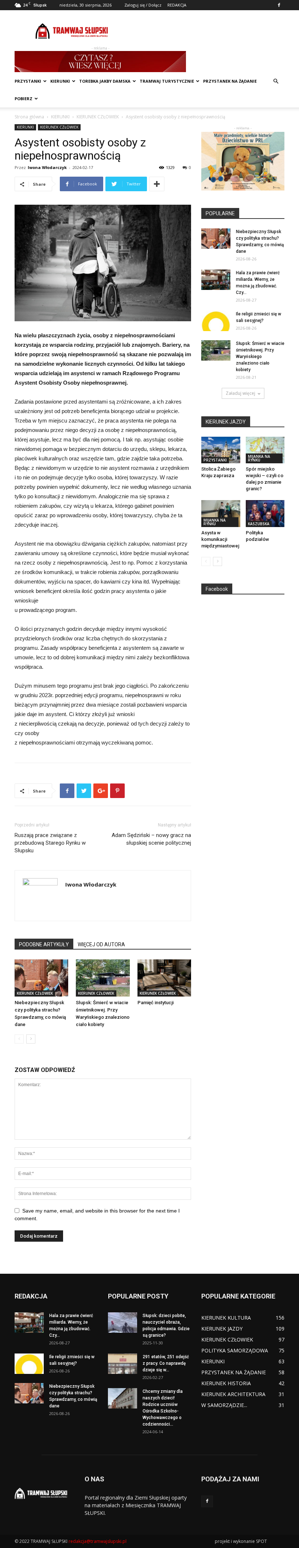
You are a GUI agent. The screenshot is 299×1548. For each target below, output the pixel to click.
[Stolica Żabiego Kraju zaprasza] (220, 450)
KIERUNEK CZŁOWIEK (98, 117)
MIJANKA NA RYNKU (259, 458)
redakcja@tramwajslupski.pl (98, 1541)
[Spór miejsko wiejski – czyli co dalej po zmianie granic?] (265, 450)
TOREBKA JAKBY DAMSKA (105, 81)
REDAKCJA (176, 5)
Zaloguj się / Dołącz (143, 5)
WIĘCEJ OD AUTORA (101, 944)
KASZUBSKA (258, 523)
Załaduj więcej (240, 393)
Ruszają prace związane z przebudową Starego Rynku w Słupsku (50, 843)
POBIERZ (23, 98)
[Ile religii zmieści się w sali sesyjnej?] (215, 321)
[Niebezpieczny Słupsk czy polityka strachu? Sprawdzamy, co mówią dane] (41, 977)
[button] (275, 81)
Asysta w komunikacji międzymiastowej (220, 539)
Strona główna (29, 117)
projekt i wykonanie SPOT (241, 1541)
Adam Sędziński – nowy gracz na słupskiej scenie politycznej (151, 839)
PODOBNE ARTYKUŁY (44, 944)
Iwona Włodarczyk (47, 167)
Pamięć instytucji (155, 1002)
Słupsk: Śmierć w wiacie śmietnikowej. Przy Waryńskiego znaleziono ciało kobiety (260, 356)
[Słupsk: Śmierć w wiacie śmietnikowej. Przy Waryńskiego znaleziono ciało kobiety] (102, 977)
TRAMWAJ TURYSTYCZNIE (167, 81)
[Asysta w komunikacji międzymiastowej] (220, 513)
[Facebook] (278, 5)
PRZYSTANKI (28, 81)
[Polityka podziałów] (265, 513)
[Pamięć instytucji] (164, 977)
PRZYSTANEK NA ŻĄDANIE (230, 81)
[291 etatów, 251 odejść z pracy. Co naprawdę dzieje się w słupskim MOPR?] (122, 1363)
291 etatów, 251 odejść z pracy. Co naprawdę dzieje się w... (166, 1363)
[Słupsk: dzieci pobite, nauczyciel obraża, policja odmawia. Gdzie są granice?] (122, 1322)
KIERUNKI (60, 81)
